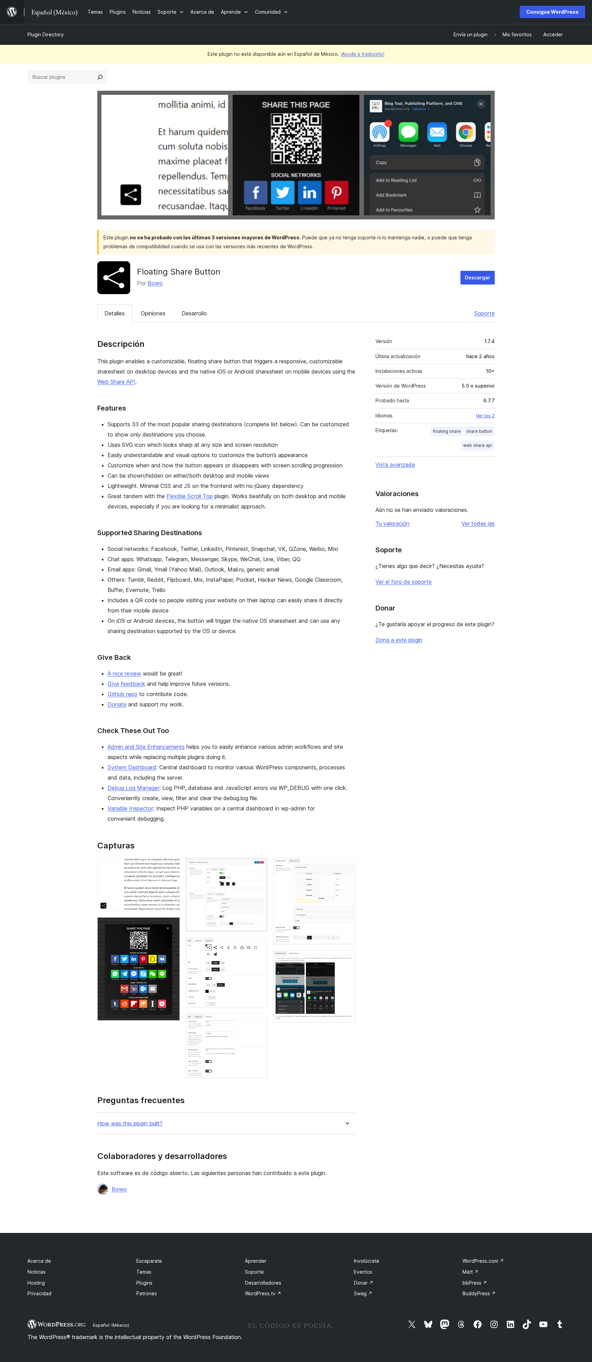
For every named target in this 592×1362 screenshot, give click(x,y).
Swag (363, 1293)
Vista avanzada (395, 464)
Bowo (155, 283)
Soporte (484, 313)
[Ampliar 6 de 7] (346, 866)
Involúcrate (366, 1261)
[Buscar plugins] (100, 77)
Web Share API (116, 381)
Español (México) (111, 1325)
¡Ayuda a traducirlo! (362, 54)
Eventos (363, 1272)
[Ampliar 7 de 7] (346, 959)
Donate (117, 704)
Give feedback (126, 683)
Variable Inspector (130, 808)
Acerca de (39, 1261)
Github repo (122, 694)
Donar (363, 1283)
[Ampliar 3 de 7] (258, 866)
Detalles (114, 313)
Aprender (256, 1261)
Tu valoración (392, 523)
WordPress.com (483, 1261)
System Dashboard (132, 767)
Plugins (144, 1283)
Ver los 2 (485, 415)
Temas (143, 1272)
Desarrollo (194, 313)
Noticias (36, 1272)
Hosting (36, 1283)
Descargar (477, 277)
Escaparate (149, 1261)
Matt (471, 1272)
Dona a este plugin (398, 639)
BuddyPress (479, 1293)
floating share (447, 431)
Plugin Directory (45, 34)
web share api (477, 445)
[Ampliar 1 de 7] (170, 866)
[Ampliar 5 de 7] (258, 1022)
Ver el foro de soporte (403, 581)
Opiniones (153, 313)
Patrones (146, 1293)
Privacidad (39, 1293)
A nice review (124, 673)
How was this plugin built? (129, 1123)
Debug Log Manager (133, 787)
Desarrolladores (263, 1283)
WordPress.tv (263, 1293)
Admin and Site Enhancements (146, 746)
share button (479, 431)
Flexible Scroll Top (189, 496)
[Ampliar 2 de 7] (170, 926)
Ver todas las (478, 523)
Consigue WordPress (552, 12)
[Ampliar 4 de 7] (258, 946)
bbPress (475, 1283)
